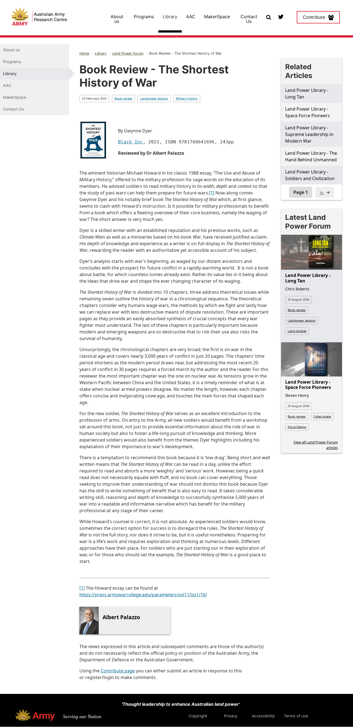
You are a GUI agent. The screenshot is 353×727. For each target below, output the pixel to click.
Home (84, 53)
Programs (144, 16)
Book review (123, 98)
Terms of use (296, 715)
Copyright (198, 715)
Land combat (297, 331)
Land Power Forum (127, 53)
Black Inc (130, 142)
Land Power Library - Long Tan (307, 278)
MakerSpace (217, 16)
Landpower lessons (154, 98)
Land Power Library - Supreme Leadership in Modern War (309, 134)
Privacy (230, 715)
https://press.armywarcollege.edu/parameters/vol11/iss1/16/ (143, 595)
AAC (190, 16)
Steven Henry (297, 395)
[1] (211, 193)
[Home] (39, 17)
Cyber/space (322, 416)
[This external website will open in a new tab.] (281, 17)
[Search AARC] (268, 17)
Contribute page (118, 671)
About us (117, 19)
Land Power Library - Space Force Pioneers (308, 384)
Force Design (297, 427)
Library (170, 16)
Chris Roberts (297, 289)
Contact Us (248, 19)
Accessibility (263, 715)
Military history (187, 98)
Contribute (314, 17)
